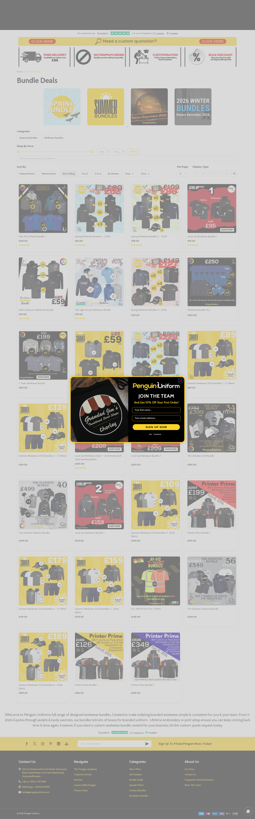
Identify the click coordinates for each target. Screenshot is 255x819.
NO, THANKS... (156, 434)
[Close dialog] (181, 380)
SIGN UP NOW (156, 427)
